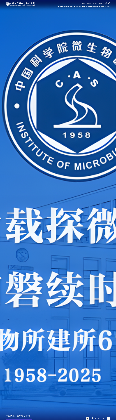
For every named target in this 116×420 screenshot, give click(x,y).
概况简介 (60, 6)
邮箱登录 (89, 3)
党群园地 (96, 6)
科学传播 (101, 6)
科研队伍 (72, 6)
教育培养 (84, 6)
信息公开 (107, 6)
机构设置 (66, 6)
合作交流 (90, 6)
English (100, 3)
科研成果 (78, 6)
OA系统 (83, 3)
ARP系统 (95, 3)
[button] (93, 418)
